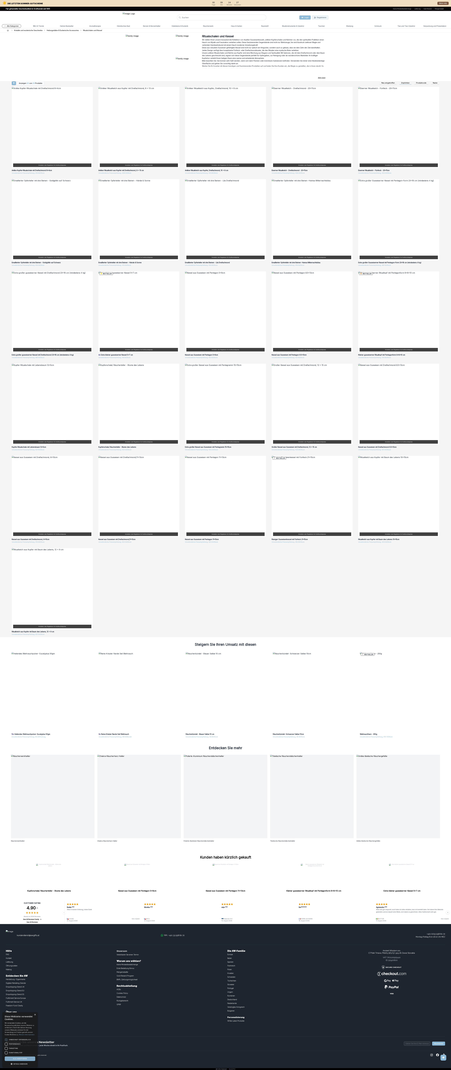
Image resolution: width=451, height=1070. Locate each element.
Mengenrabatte (122, 972)
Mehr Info (443, 3)
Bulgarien (231, 1011)
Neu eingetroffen (388, 83)
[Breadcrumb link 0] (8, 30)
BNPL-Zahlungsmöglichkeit (127, 980)
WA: (174, 935)
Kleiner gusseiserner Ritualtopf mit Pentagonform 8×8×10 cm (313, 891)
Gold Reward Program (125, 976)
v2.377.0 (232, 1069)
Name (435, 83)
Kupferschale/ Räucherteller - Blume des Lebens (49, 891)
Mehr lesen (321, 78)
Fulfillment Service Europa (16, 998)
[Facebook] (437, 1055)
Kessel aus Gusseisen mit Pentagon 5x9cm (137, 891)
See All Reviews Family (31, 919)
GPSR (119, 1004)
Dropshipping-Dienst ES (15, 994)
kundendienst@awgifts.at (28, 935)
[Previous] (64, 912)
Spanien (230, 962)
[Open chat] (443, 1058)
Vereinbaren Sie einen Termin (128, 955)
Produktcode (421, 83)
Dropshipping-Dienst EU (15, 991)
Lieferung (9, 962)
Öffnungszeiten (11, 966)
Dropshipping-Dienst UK (15, 987)
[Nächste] (448, 912)
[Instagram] (431, 1055)
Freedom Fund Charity (14, 1006)
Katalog (9, 969)
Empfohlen (405, 83)
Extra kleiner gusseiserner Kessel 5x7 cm (401, 891)
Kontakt (9, 958)
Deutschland (232, 999)
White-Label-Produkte (235, 1021)
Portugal (230, 988)
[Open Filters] (14, 83)
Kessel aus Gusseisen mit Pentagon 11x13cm (225, 891)
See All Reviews (32, 922)
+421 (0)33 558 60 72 (436, 934)
